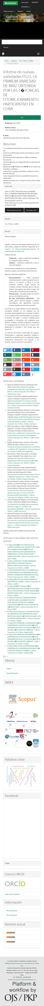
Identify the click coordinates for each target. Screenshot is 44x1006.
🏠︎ (3, 53)
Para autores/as (12, 915)
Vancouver (24, 2)
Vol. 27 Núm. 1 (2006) (26, 61)
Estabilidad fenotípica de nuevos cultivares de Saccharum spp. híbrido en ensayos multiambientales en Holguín (23, 419)
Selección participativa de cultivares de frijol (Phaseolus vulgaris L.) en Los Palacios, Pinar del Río (23, 403)
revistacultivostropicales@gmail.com (24, 979)
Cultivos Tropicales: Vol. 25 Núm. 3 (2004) (21, 577)
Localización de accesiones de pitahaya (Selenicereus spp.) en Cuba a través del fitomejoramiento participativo (20, 492)
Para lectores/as (12, 911)
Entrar (29, 11)
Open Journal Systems (12, 894)
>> (7, 656)
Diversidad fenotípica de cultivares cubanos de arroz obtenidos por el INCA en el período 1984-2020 (22, 458)
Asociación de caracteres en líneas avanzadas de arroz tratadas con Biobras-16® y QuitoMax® (23, 446)
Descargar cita (31, 210)
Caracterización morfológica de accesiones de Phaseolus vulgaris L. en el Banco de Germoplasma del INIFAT (22, 506)
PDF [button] (22, 118)
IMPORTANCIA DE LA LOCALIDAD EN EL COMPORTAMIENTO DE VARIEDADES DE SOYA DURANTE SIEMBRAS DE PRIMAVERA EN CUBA (23, 572)
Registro (20, 11)
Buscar (6, 47)
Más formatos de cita (14, 210)
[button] (7, 350)
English (9, 669)
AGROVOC (35, 2)
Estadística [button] (25, 7)
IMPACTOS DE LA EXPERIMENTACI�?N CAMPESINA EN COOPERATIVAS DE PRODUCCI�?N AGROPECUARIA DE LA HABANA (23, 648)
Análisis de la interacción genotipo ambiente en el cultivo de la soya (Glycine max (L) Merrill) (23, 389)
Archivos (14, 61)
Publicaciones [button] (8, 11)
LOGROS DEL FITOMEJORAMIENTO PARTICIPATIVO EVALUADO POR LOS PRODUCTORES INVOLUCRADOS (21, 563)
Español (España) (12, 673)
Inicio (7, 61)
